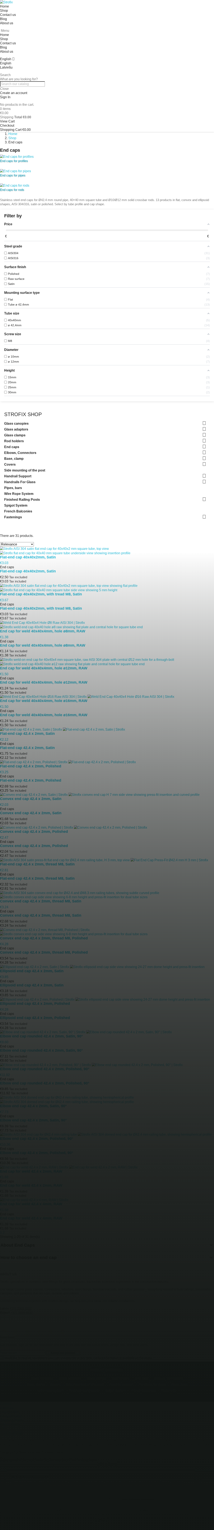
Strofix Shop (23, 414)
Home (4, 6)
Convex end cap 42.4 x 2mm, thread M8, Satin (40, 915)
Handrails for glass (152, 1384)
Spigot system (115, 1390)
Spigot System (15, 505)
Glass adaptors (16, 429)
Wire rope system (51, 1390)
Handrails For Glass (20, 482)
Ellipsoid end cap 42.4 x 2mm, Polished (35, 1018)
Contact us (8, 15)
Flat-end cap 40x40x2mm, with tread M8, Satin (41, 608)
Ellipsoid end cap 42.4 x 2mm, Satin (32, 985)
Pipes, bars (13, 488)
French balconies (143, 1390)
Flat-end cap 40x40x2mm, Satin (28, 571)
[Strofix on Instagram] (16, 1331)
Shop (4, 10)
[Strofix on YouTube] (27, 1331)
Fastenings (13, 517)
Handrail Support (17, 476)
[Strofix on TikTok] (39, 1331)
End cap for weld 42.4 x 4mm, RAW (31, 1218)
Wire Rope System (18, 494)
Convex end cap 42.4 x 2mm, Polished (34, 846)
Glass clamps (14, 435)
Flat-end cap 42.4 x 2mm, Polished (30, 780)
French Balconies (18, 511)
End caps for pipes (12, 175)
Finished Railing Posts (22, 499)
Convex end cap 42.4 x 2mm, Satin (30, 813)
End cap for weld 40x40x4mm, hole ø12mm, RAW (43, 682)
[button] (107, 75)
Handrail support (121, 1384)
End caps (11, 447)
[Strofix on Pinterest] (51, 1331)
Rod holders (14, 441)
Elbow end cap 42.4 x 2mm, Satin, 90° (33, 1120)
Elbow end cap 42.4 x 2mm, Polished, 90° (36, 1153)
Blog (3, 19)
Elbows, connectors (168, 1378)
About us (6, 23)
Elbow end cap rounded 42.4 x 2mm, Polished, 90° (44, 1083)
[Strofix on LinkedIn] (62, 1331)
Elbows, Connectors (20, 453)
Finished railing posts (84, 1390)
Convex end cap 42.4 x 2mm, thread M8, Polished (44, 952)
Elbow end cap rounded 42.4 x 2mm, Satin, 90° (41, 1050)
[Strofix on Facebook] (4, 1331)
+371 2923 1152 (20, 1308)
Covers (10, 464)
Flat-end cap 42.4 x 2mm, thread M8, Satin (37, 878)
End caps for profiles (14, 161)
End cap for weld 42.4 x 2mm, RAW (31, 1185)
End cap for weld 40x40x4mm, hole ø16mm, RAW (43, 715)
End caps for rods (12, 189)
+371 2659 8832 (22, 1312)
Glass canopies (16, 423)
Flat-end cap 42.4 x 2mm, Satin (27, 748)
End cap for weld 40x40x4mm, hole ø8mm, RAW (42, 645)
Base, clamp (14, 458)
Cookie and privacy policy (138, 1498)
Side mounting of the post (24, 470)
